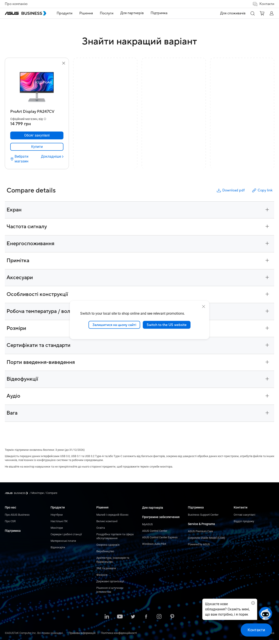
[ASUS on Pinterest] (172, 617)
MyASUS (147, 524)
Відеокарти (58, 547)
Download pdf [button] (233, 190)
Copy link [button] (265, 190)
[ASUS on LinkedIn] (106, 617)
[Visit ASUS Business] (17, 493)
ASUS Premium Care (200, 531)
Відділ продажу (244, 521)
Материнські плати (63, 540)
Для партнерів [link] (132, 13)
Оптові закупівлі (244, 514)
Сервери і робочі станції (66, 534)
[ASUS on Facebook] (146, 617)
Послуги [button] (106, 13)
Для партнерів (152, 507)
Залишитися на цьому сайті (114, 325)
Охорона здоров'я (107, 544)
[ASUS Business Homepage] (25, 13)
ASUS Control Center (154, 530)
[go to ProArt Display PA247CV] (37, 86)
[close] (203, 306)
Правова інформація (82, 633)
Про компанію (16, 4)
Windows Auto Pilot (154, 543)
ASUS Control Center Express (160, 537)
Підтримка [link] (159, 13)
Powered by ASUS (199, 544)
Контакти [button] (266, 4)
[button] (252, 13)
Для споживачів (232, 13)
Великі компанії (106, 521)
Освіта (100, 527)
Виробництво (105, 551)
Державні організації (110, 581)
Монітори (57, 527)
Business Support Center (203, 514)
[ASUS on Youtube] (119, 617)
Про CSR (10, 521)
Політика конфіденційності (119, 633)
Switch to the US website (167, 325)
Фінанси (101, 574)
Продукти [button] (64, 13)
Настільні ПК (59, 521)
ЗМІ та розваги (106, 568)
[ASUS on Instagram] (159, 617)
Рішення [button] (86, 13)
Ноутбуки (57, 514)
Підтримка (13, 530)
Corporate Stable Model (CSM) (206, 537)
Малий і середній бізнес (112, 514)
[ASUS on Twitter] (132, 617)
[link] (36, 147)
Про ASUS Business (17, 514)
